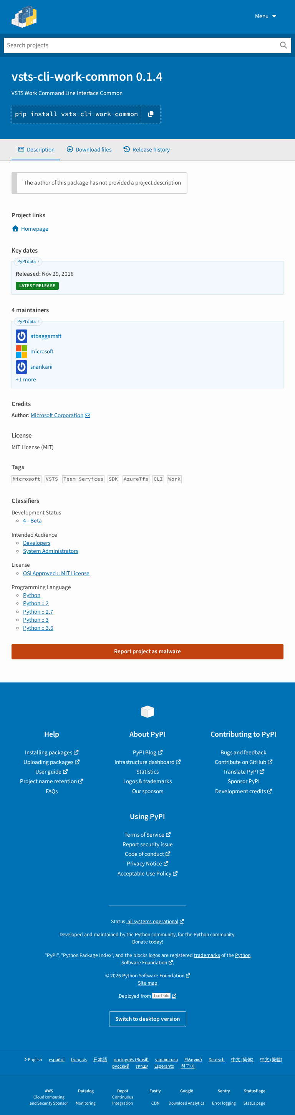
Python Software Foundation (153, 975)
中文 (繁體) (271, 1060)
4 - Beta (32, 520)
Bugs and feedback (243, 752)
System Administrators (50, 551)
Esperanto (164, 1066)
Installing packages (48, 752)
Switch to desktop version (147, 1019)
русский (120, 1066)
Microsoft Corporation (57, 415)
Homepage (34, 229)
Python (31, 595)
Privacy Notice (144, 863)
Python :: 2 (36, 603)
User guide (48, 771)
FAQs (52, 791)
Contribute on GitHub (240, 762)
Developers (36, 543)
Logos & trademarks (147, 781)
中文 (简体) (242, 1060)
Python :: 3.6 (38, 628)
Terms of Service (144, 834)
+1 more (26, 380)
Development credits (240, 791)
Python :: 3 (36, 620)
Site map (147, 983)
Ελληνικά (193, 1060)
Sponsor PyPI (244, 781)
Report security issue (148, 844)
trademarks (207, 955)
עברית (142, 1066)
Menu (261, 16)
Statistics (147, 771)
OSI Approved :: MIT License (56, 573)
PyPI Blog (144, 752)
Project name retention (48, 781)
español (57, 1060)
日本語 (100, 1060)
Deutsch (217, 1060)
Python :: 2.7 (38, 611)
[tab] (36, 149)
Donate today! (147, 941)
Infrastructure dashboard (144, 762)
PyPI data (26, 261)
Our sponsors (147, 791)
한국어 (188, 1066)
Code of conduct (144, 854)
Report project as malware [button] (147, 651)
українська (166, 1060)
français (79, 1060)
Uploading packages (48, 762)
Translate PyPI (240, 771)
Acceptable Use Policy (144, 873)
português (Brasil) (131, 1060)
